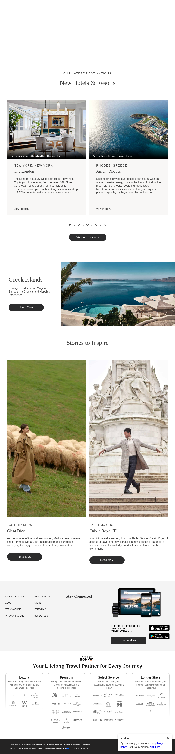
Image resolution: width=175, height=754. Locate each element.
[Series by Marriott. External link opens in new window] (97, 720)
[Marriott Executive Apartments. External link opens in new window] (150, 704)
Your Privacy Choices (79, 748)
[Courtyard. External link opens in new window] (97, 695)
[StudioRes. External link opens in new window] (140, 704)
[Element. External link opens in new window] (161, 695)
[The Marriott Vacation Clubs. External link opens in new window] (55, 720)
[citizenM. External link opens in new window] (119, 704)
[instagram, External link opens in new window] (68, 606)
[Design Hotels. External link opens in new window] (77, 712)
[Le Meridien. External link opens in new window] (66, 704)
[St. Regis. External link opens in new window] (13, 704)
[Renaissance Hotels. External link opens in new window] (77, 704)
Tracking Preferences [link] (53, 748)
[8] (101, 225)
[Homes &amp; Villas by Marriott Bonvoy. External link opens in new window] (161, 704)
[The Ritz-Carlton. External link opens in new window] (24, 695)
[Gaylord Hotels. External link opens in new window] (66, 720)
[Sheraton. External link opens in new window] (66, 695)
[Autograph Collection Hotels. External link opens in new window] (55, 712)
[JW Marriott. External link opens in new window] (35, 704)
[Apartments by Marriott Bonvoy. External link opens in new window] (150, 712)
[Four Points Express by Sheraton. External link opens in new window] (119, 720)
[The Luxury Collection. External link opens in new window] (35, 695)
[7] (96, 225)
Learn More (129, 640)
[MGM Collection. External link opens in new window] (77, 720)
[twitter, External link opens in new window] (81, 606)
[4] (83, 225)
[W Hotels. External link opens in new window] (24, 704)
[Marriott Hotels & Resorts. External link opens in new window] (55, 695)
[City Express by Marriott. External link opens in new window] (108, 720)
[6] (92, 225)
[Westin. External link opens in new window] (55, 704)
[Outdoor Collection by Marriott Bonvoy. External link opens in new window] (66, 728)
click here (155, 746)
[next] (172, 163)
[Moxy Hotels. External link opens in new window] (108, 712)
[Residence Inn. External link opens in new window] (140, 695)
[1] (70, 225)
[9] (105, 225)
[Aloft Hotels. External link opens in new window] (97, 712)
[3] (79, 225)
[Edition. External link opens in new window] (13, 695)
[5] (87, 225)
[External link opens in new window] (159, 630)
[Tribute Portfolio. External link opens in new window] (66, 712)
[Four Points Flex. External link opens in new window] (108, 695)
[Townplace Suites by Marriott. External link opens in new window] (150, 695)
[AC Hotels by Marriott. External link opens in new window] (108, 704)
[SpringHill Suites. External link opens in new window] (119, 695)
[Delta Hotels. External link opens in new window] (77, 695)
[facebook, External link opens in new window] (74, 606)
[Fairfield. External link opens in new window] (97, 704)
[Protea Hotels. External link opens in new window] (119, 712)
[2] (74, 225)
